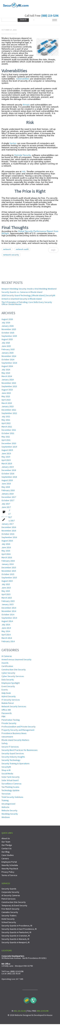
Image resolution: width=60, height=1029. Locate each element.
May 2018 (6, 487)
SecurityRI (6, 766)
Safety (5, 743)
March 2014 (7, 638)
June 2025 (6, 346)
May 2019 (6, 456)
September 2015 (9, 577)
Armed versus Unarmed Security (16, 659)
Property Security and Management (18, 730)
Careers (5, 858)
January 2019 (8, 466)
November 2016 (9, 530)
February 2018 (8, 490)
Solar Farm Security (11, 777)
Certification (7, 666)
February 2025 (8, 349)
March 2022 (7, 426)
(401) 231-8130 (13, 973)
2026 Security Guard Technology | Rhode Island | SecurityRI (28, 295)
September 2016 (9, 537)
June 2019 (6, 453)
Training (5, 800)
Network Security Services (14, 706)
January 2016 (8, 564)
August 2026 (7, 319)
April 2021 (6, 440)
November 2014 (9, 611)
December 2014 (9, 607)
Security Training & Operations (16, 763)
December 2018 (9, 470)
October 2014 (8, 614)
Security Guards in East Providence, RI (19, 929)
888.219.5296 (42, 1010)
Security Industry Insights (13, 756)
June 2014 (6, 628)
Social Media (7, 773)
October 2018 (8, 473)
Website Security (9, 810)
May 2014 (6, 631)
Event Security (8, 686)
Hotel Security (8, 919)
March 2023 (7, 403)
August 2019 (7, 450)
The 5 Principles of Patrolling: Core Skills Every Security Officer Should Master (27, 303)
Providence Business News (14, 733)
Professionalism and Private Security (19, 726)
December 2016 (9, 527)
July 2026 (6, 322)
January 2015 (8, 604)
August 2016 (7, 540)
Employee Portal (9, 861)
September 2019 (9, 446)
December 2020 (9, 443)
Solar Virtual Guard (10, 780)
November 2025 (9, 329)
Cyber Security (8, 673)
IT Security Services (11, 699)
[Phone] (33, 999)
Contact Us (7, 848)
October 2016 (8, 534)
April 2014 (6, 634)
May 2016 (6, 550)
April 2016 (6, 554)
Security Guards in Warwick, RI (15, 939)
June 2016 (6, 547)
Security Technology (11, 760)
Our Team (6, 841)
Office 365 (6, 709)
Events (5, 689)
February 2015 (8, 601)
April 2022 (6, 423)
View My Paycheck (10, 868)
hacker (13, 143)
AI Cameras (7, 656)
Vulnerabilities (22, 78)
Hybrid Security (9, 696)
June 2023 (6, 393)
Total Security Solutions (12, 797)
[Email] (27, 999)
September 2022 (9, 413)
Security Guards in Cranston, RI (16, 935)
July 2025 (6, 342)
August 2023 (7, 389)
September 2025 (9, 336)
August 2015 (7, 581)
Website (5, 807)
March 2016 (7, 557)
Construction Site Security (14, 669)
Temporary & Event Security (14, 905)
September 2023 (9, 386)
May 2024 (6, 373)
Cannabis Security (10, 912)
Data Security (8, 679)
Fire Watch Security (10, 908)
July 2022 (6, 416)
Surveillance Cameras (11, 783)
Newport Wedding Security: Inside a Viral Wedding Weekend (29, 288)
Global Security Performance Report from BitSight (30, 232)
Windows (6, 817)
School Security (9, 922)
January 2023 (8, 406)
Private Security (9, 723)
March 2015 (7, 597)
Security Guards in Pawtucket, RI (16, 932)
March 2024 (7, 376)
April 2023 (6, 399)
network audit (22, 249)
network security (11, 254)
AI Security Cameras (11, 895)
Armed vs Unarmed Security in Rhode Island (22, 298)
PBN (3, 716)
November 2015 (9, 570)
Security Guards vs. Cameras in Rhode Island (22, 292)
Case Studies (8, 855)
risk (23, 171)
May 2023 (6, 396)
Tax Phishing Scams (10, 787)
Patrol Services (9, 898)
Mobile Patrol (8, 703)
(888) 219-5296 (49, 15)
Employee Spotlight (11, 683)
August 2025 (7, 339)
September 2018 (9, 477)
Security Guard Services (13, 753)
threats (26, 104)
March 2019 (7, 463)
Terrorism (6, 793)
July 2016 (6, 544)
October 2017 (8, 500)
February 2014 (8, 641)
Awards (5, 662)
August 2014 (7, 621)
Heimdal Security (22, 155)
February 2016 (8, 560)
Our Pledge (7, 845)
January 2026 (8, 326)
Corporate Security (10, 892)
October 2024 (8, 359)
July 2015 (6, 584)
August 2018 (7, 480)
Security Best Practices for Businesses (20, 750)
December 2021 (9, 430)
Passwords (7, 713)
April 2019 (6, 460)
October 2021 (8, 433)
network (7, 249)
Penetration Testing (11, 719)
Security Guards (9, 888)
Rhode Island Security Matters (15, 740)
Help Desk (6, 693)
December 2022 (9, 409)
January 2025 (8, 352)
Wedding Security (10, 813)
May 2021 (6, 436)
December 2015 (9, 567)
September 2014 (9, 617)
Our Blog (6, 851)
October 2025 (8, 332)
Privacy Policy (8, 872)
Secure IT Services (10, 746)
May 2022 (6, 419)
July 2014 (6, 624)
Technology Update (10, 790)
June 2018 (6, 483)
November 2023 (9, 383)
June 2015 (6, 587)
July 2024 (6, 369)
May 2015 (6, 591)
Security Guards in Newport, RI (16, 942)
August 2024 (7, 366)
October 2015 (8, 574)
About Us (6, 838)
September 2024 (9, 362)
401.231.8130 (20, 1010)
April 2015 (6, 594)
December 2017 (9, 497)
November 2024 (9, 356)
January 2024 (8, 379)
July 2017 (6, 503)
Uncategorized (8, 803)
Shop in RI (6, 770)
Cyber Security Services (13, 676)
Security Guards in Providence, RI (17, 925)
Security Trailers (9, 915)
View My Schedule (10, 865)
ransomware (7, 736)
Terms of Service (9, 875)
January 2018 (8, 493)
